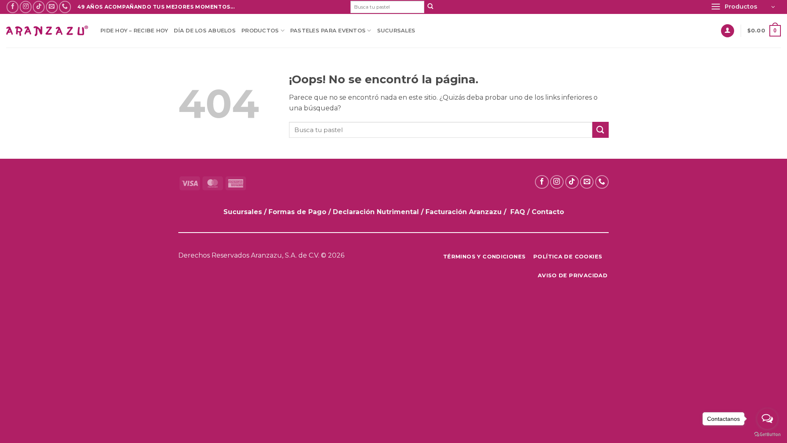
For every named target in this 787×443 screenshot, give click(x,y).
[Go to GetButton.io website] (767, 434)
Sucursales (396, 30)
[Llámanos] (65, 7)
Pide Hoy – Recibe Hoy (134, 30)
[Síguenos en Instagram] (26, 7)
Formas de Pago (297, 212)
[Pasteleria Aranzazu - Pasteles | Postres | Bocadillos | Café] (47, 31)
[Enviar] (430, 7)
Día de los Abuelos (205, 30)
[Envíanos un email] (52, 7)
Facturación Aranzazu (463, 212)
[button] (743, 7)
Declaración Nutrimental (376, 212)
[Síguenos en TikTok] (39, 7)
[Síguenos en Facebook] (12, 7)
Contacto (548, 212)
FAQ (517, 212)
